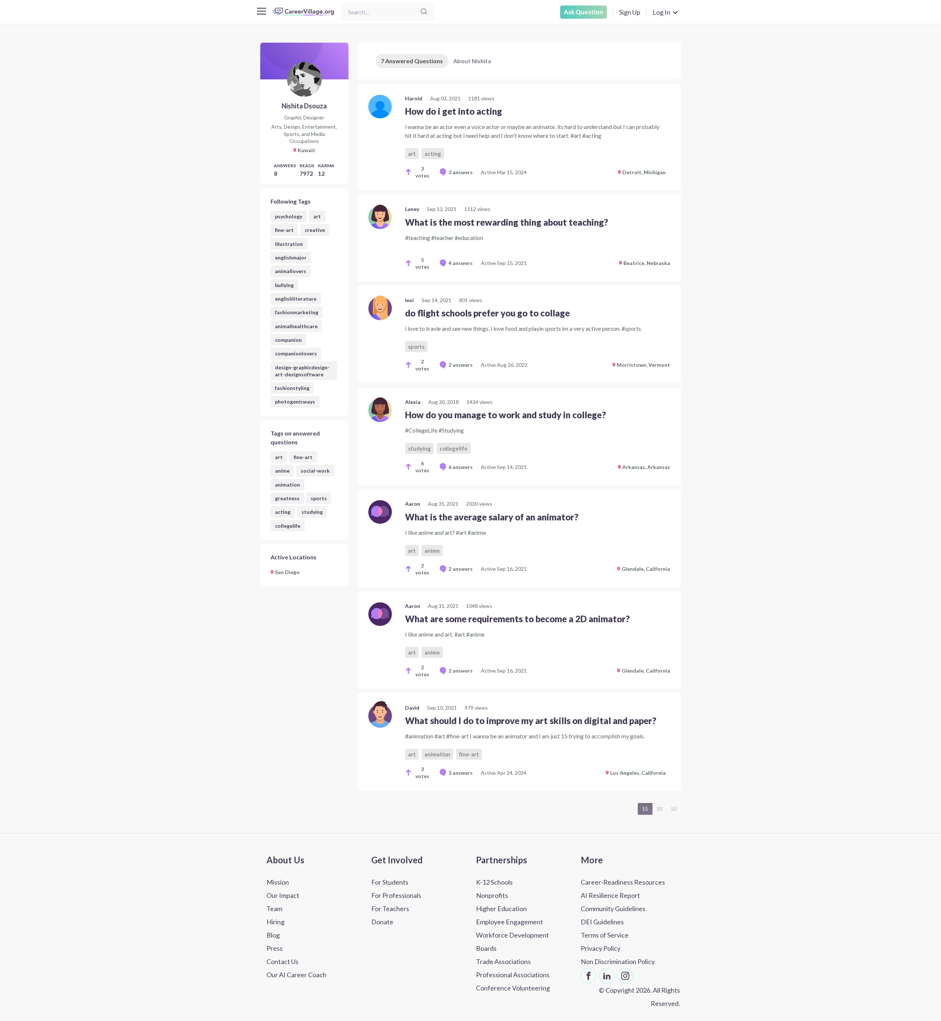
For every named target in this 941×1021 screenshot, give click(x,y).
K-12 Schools (494, 882)
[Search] (423, 12)
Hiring (275, 922)
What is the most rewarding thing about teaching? (506, 222)
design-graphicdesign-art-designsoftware (302, 370)
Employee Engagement (509, 922)
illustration (289, 244)
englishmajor (291, 257)
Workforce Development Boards (512, 941)
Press (274, 948)
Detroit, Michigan (644, 172)
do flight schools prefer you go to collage (487, 313)
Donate (382, 922)
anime (282, 470)
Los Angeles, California (638, 773)
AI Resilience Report (610, 895)
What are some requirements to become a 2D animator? (517, 618)
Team (274, 908)
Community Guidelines (613, 908)
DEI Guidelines (602, 922)
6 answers (460, 467)
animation (287, 484)
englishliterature (295, 298)
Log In (661, 12)
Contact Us (282, 961)
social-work (315, 470)
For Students (389, 882)
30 (659, 809)
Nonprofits (492, 895)
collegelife (287, 526)
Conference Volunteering (513, 988)
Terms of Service (605, 935)
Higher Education (501, 908)
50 (674, 809)
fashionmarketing (296, 312)
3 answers (460, 172)
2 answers (460, 365)
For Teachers (390, 908)
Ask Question (583, 12)
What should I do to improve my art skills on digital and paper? (530, 720)
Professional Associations (513, 975)
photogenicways (295, 401)
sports (319, 498)
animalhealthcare (296, 326)
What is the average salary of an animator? (491, 517)
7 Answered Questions (412, 60)
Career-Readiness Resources (623, 882)
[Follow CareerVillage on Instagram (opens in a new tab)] (625, 976)
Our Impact (282, 895)
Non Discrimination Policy (618, 961)
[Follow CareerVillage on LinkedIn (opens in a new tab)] (607, 976)
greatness (287, 498)
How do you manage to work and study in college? (505, 414)
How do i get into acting (453, 111)
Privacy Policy (600, 948)
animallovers (290, 271)
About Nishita (472, 60)
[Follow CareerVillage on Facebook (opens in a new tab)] (588, 976)
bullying (284, 285)
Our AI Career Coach (296, 975)
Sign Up (629, 12)
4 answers (460, 263)
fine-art (284, 230)
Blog (273, 935)
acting (282, 512)
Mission (277, 882)
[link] (519, 137)
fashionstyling (292, 388)
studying (312, 512)
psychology (288, 216)
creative (315, 230)
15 (645, 809)
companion (288, 340)
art (317, 216)
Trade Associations (503, 961)
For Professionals (396, 895)
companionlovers (296, 353)
